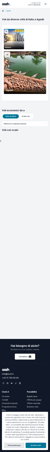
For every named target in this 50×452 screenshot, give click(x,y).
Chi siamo (6, 396)
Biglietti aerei (32, 396)
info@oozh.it (7, 374)
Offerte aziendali (33, 403)
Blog (4, 410)
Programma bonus (9, 407)
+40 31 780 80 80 (34, 4)
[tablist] (17, 116)
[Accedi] (45, 4)
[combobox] (25, 123)
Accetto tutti (36, 445)
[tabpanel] (25, 126)
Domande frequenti (9, 403)
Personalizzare (14, 445)
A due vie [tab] (26, 116)
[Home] (3, 11)
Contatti (5, 400)
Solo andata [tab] (11, 116)
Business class (32, 407)
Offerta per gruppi (34, 400)
